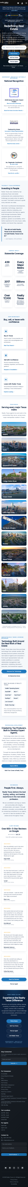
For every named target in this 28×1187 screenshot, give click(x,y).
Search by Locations (6, 1091)
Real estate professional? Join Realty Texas (13, 66)
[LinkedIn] (22, 1167)
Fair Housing (4, 1082)
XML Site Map (4, 1105)
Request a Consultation (10, 369)
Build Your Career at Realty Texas (14, 770)
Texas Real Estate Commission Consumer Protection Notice (14, 1099)
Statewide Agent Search (7, 1096)
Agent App (3, 1125)
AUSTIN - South (5, 1115)
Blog (2, 1078)
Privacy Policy (4, 1089)
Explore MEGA (14, 766)
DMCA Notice (4, 1080)
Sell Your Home (14, 57)
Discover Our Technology (14, 671)
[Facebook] (9, 1167)
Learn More (14, 10)
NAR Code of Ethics (6, 1087)
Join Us (3, 1130)
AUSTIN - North (5, 1113)
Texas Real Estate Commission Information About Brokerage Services (13, 1102)
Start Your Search (9, 345)
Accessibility (4, 1073)
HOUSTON (3, 1119)
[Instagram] (14, 1167)
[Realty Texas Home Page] (4, 3)
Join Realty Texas (14, 1035)
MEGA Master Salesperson (7, 1085)
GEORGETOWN (5, 1117)
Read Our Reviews (14, 979)
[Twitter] (18, 1167)
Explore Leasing (8, 392)
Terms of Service (14, 1181)
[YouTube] (5, 1167)
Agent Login (4, 1127)
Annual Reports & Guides (7, 1076)
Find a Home (14, 53)
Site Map (3, 1094)
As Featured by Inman (14, 676)
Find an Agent (14, 61)
